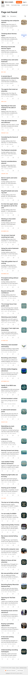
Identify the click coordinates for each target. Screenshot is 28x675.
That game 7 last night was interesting (10, 329)
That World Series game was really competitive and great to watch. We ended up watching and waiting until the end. (9, 332)
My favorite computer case (10, 549)
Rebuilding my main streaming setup (7, 427)
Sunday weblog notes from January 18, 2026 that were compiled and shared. (8, 195)
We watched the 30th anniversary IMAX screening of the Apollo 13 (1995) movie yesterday (10, 390)
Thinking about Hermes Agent (9, 34)
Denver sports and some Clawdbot (9, 178)
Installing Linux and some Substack (9, 60)
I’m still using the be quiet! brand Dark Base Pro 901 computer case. (10, 551)
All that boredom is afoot (9, 398)
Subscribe (19, 2)
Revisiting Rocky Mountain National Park (10, 585)
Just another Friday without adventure (7, 462)
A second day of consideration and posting (10, 77)
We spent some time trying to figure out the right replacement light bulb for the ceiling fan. (9, 479)
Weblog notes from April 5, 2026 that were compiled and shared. (10, 125)
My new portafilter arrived (9, 573)
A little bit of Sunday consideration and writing (8, 442)
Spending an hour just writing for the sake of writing (8, 107)
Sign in (24, 2)
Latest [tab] (3, 16)
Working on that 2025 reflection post (8, 219)
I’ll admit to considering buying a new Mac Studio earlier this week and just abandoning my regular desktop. (10, 430)
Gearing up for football (8, 488)
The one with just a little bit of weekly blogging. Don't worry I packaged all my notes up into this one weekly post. (9, 360)
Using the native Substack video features (10, 249)
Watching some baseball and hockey (9, 345)
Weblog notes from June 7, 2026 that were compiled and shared (10, 64)
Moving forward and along (9, 450)
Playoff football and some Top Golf (9, 191)
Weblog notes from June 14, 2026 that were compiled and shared (9, 51)
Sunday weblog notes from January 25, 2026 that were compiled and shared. (8, 182)
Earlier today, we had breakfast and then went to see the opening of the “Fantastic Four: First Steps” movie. (10, 527)
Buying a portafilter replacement (7, 624)
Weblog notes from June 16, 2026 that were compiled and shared (9, 38)
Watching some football (9, 317)
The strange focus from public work (9, 305)
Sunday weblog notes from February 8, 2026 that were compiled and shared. (8, 152)
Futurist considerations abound (9, 162)
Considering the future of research (9, 138)
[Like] (2, 30)
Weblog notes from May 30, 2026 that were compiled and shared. (9, 93)
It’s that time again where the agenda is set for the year (9, 205)
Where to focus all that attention (8, 561)
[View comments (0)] (8, 30)
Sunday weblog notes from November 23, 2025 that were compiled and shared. (9, 295)
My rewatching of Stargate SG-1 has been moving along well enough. (9, 564)
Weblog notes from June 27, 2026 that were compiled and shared (9, 25)
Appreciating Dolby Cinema (10, 525)
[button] (2, 5)
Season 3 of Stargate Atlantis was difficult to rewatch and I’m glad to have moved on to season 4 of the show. (10, 466)
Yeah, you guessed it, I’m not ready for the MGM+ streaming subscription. (9, 516)
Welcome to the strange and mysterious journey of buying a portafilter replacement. (9, 628)
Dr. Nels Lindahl (9, 27)
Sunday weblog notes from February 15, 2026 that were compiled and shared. (9, 141)
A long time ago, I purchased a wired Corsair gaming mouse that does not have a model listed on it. (10, 540)
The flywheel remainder (9, 150)
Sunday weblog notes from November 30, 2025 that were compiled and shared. (9, 282)
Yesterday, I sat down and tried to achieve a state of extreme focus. (10, 453)
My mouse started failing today (9, 537)
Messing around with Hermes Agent (8, 47)
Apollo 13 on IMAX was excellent (8, 386)
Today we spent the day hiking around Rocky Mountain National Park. (10, 589)
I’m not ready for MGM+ (9, 513)
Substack (8, 673)
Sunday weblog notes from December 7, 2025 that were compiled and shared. (9, 266)
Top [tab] (8, 16)
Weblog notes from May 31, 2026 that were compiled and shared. (9, 80)
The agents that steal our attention (9, 90)
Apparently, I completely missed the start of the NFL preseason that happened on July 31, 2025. (9, 490)
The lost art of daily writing (10, 502)
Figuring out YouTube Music (8, 598)
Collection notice (23, 667)
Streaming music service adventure (9, 611)
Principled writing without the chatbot (9, 279)
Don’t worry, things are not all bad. (9, 401)
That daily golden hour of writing (9, 262)
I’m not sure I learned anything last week (8, 236)
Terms (17, 667)
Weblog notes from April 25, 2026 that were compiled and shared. (9, 112)
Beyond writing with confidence (7, 292)
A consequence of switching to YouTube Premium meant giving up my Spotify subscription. (9, 615)
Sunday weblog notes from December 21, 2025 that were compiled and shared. (9, 239)
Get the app (20, 670)
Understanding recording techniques (9, 650)
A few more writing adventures (7, 637)
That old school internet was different (9, 121)
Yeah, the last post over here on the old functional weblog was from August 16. (9, 414)
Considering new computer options (10, 21)
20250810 (4, 439)
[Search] (25, 16)
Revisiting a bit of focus (9, 358)
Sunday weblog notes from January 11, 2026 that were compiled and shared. (8, 210)
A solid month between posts (8, 410)
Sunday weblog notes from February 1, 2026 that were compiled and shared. (8, 166)
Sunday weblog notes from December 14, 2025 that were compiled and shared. (9, 253)
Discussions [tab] (13, 16)
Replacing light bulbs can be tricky (9, 475)
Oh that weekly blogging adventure (9, 370)
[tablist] (9, 16)
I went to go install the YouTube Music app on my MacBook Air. (9, 602)
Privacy (13, 667)
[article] (14, 25)
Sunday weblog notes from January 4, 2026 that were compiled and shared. (8, 223)
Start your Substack (10, 670)
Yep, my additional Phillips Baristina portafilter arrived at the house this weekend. (10, 576)
